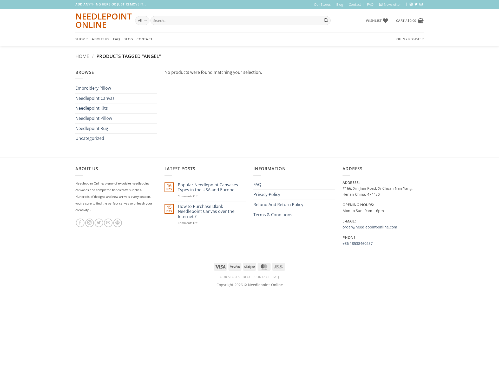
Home (82, 56)
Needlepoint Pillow (93, 118)
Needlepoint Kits (91, 108)
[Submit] (325, 20)
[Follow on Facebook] (406, 4)
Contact (355, 4)
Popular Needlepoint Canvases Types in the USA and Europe (208, 187)
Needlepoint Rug (91, 128)
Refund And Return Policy (278, 204)
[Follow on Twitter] (416, 4)
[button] (390, 4)
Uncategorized (89, 138)
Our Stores (322, 4)
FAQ (370, 4)
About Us (100, 39)
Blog (339, 4)
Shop (80, 39)
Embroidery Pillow (93, 88)
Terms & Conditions (272, 215)
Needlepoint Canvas (95, 98)
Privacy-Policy (266, 194)
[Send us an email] (421, 4)
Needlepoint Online (101, 20)
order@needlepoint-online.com (370, 227)
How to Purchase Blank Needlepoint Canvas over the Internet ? (206, 211)
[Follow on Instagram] (411, 4)
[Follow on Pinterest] (117, 223)
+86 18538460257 (358, 243)
